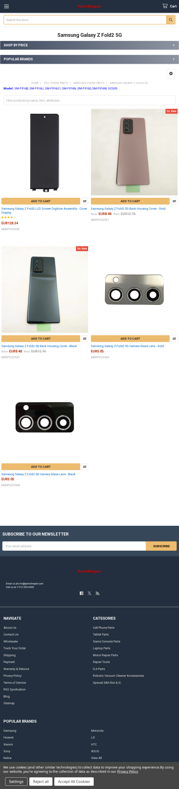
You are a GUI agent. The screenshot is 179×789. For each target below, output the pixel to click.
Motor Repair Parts (105, 655)
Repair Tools (101, 662)
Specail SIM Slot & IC (107, 682)
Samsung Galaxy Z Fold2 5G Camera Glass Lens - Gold (127, 346)
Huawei (8, 737)
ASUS (95, 751)
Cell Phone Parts (103, 627)
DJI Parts (99, 669)
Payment (9, 662)
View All (96, 758)
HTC (94, 744)
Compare (84, 201)
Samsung (9, 730)
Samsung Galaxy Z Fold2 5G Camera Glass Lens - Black (38, 474)
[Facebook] (81, 593)
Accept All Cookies (74, 781)
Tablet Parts (101, 634)
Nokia (7, 758)
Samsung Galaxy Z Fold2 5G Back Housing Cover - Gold (128, 208)
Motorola (97, 730)
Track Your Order (14, 648)
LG (93, 737)
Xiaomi (8, 744)
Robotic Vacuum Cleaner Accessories (118, 675)
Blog (6, 696)
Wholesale (10, 641)
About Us (9, 627)
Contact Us (10, 634)
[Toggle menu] (6, 6)
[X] (89, 593)
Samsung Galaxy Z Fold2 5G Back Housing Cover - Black (39, 346)
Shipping (9, 655)
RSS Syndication (14, 689)
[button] (171, 73)
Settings (16, 781)
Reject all (41, 781)
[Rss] (97, 593)
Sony (6, 751)
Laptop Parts (101, 648)
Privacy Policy (12, 675)
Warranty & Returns (16, 669)
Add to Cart (41, 201)
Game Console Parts (106, 641)
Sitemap (9, 703)
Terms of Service (14, 682)
